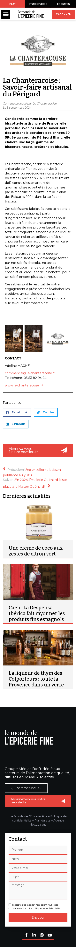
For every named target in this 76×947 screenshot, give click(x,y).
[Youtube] (50, 935)
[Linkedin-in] (34, 935)
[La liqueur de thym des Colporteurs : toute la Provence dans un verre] (38, 647)
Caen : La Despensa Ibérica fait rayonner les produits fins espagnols (37, 613)
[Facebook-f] (26, 935)
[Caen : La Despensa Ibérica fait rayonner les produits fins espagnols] (38, 582)
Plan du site (42, 820)
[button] (5, 14)
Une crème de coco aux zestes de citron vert (36, 551)
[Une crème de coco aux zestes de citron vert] (38, 522)
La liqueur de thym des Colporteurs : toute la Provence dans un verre (36, 679)
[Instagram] (42, 935)
